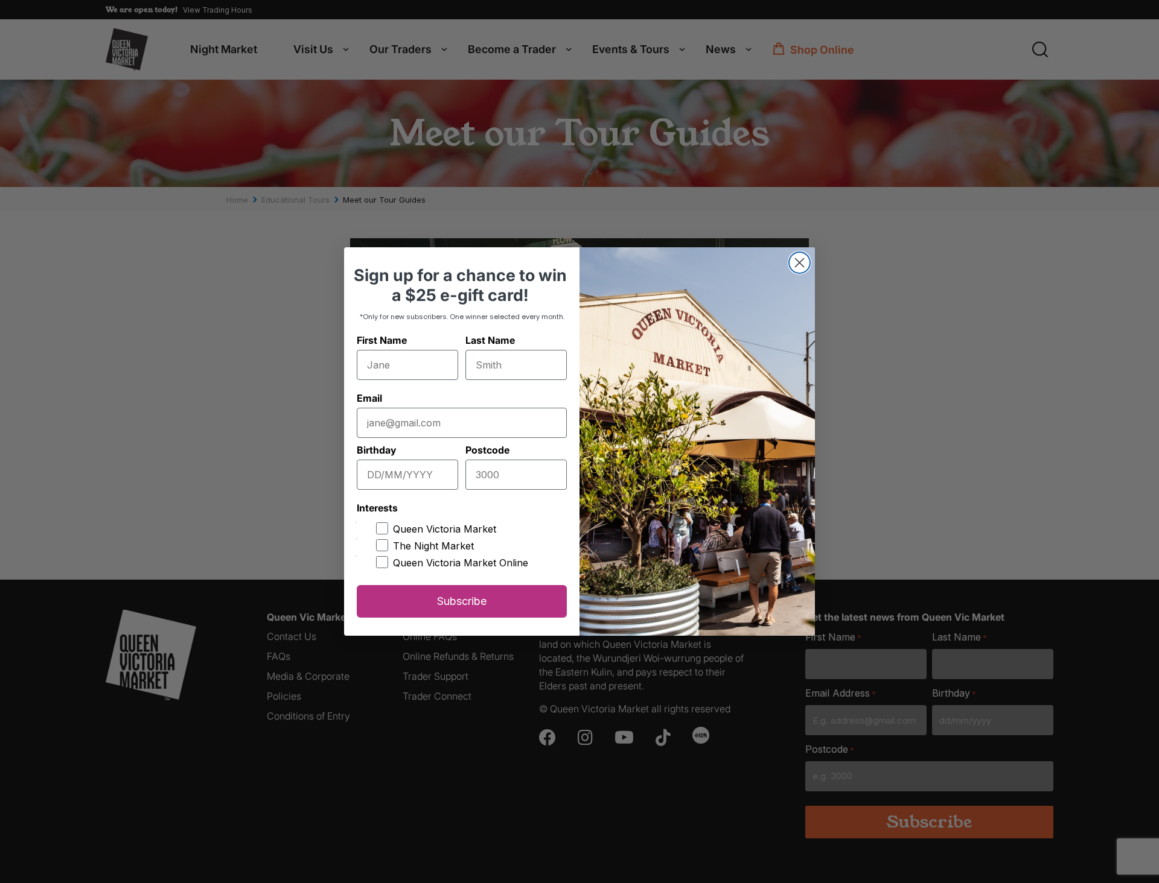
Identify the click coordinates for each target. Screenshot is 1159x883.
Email (369, 398)
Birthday (376, 450)
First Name (382, 340)
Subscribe (462, 601)
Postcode (487, 450)
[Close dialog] (799, 262)
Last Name (490, 340)
